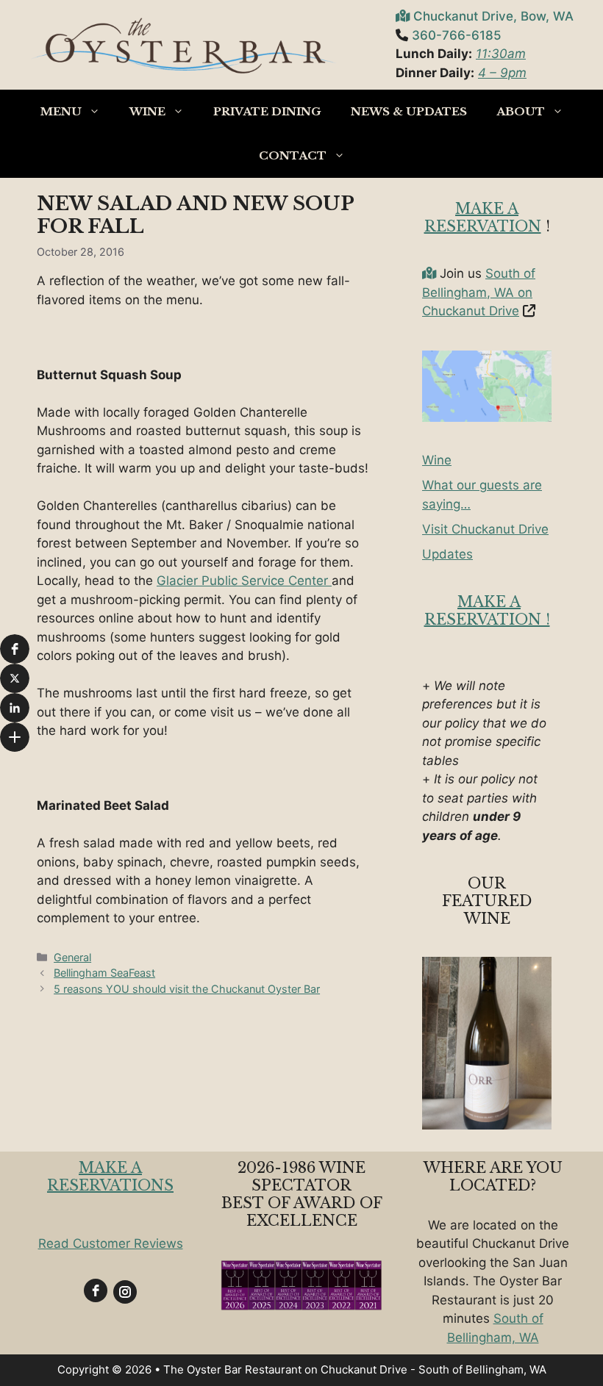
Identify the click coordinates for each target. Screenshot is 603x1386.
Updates (447, 554)
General (72, 957)
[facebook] (95, 1290)
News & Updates (409, 111)
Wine (147, 111)
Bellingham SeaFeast (104, 972)
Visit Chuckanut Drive (485, 529)
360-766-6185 (457, 35)
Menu (61, 111)
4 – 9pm (502, 72)
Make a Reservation (482, 217)
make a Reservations (110, 1176)
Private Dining (267, 111)
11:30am (501, 53)
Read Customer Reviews (110, 1243)
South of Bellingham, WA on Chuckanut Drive (478, 292)
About (520, 111)
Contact (293, 155)
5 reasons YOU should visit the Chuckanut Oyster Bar (187, 989)
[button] (14, 649)
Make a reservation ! (487, 610)
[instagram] (125, 1292)
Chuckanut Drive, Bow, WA (493, 16)
